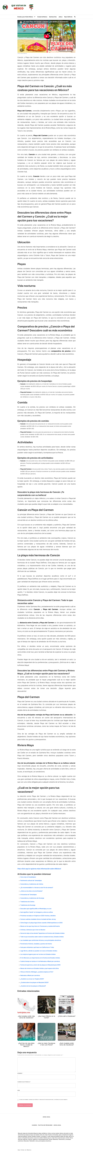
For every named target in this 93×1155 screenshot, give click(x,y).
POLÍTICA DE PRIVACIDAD (45, 1125)
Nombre (20, 1073)
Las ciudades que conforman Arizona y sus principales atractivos (40, 940)
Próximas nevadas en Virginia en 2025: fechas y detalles (38, 915)
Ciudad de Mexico (42, 17)
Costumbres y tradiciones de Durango (32, 898)
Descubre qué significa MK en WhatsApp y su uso (35, 908)
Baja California (68, 17)
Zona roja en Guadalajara (28, 877)
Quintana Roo (53, 17)
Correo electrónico (24, 1081)
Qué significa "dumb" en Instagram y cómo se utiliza (36, 912)
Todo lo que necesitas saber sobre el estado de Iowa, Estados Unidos (42, 936)
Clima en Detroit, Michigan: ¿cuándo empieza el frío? (36, 972)
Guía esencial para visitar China (64, 1137)
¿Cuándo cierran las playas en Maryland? (33, 986)
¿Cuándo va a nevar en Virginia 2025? (32, 979)
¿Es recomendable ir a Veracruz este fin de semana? (36, 887)
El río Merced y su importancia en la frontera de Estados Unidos (40, 958)
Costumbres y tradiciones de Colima (31, 884)
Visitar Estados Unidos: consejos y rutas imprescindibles (44, 1136)
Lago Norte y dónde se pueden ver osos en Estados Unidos (38, 951)
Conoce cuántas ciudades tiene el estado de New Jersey (38, 919)
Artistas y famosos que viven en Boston (32, 929)
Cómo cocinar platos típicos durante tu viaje (60, 1133)
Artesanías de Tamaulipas (28, 894)
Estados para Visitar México (25, 17)
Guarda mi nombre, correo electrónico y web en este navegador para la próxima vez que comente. (43, 1099)
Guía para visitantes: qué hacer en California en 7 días (37, 947)
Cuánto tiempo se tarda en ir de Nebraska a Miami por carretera (40, 961)
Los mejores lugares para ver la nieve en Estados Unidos (38, 954)
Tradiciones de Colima (27, 901)
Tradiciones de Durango (27, 905)
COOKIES (34, 1125)
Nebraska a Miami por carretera (30, 975)
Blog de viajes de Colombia (25, 1133)
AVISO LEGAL (46, 1117)
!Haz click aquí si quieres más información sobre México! (39, 869)
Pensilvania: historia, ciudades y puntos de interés (36, 944)
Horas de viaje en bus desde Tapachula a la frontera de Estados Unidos (42, 933)
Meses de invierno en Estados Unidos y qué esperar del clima (39, 968)
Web (18, 1090)
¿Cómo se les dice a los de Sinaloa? (31, 891)
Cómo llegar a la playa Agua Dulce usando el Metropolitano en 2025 (41, 922)
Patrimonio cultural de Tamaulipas (31, 880)
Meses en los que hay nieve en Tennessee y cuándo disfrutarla (40, 926)
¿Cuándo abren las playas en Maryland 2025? (34, 982)
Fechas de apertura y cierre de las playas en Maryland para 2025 (40, 965)
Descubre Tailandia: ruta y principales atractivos (37, 1140)
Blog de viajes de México (40, 1133)
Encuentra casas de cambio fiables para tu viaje (41, 1137)
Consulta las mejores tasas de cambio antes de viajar (33, 1134)
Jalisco (60, 17)
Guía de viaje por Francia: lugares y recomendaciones (33, 1139)
